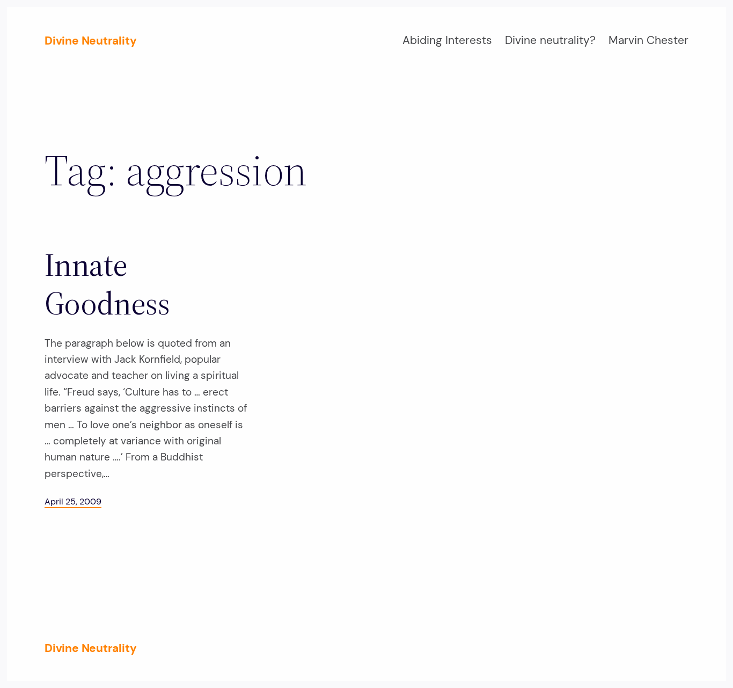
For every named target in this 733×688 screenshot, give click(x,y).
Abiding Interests (447, 40)
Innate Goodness (107, 284)
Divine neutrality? (550, 40)
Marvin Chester (648, 40)
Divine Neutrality (90, 40)
